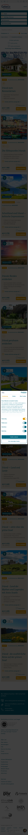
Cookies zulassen (14, 436)
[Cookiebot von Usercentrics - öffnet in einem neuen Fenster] (21, 393)
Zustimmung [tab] (5, 396)
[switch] (25, 423)
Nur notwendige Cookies (14, 441)
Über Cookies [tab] (23, 396)
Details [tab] (14, 396)
